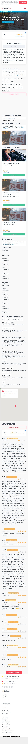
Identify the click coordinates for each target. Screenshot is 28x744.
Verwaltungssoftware (7, 731)
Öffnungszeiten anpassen (8, 244)
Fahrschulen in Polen (9, 681)
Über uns (4, 695)
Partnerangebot (6, 723)
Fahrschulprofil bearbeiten (18, 75)
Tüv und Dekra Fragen (8, 733)
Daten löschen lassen (6, 703)
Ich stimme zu (23, 2)
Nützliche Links (6, 721)
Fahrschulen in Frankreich (11, 678)
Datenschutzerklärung (6, 712)
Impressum (4, 706)
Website (4, 395)
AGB (3, 708)
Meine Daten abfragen (6, 705)
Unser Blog (4, 717)
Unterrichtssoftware (7, 729)
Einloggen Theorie (14, 94)
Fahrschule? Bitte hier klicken (6, 11)
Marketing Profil (6, 725)
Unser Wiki (5, 719)
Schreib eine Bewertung (14, 672)
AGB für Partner (5, 710)
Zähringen (5, 14)
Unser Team (5, 697)
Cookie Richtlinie (5, 713)
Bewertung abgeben (19, 36)
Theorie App (5, 727)
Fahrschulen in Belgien (10, 684)
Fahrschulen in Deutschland (11, 676)
